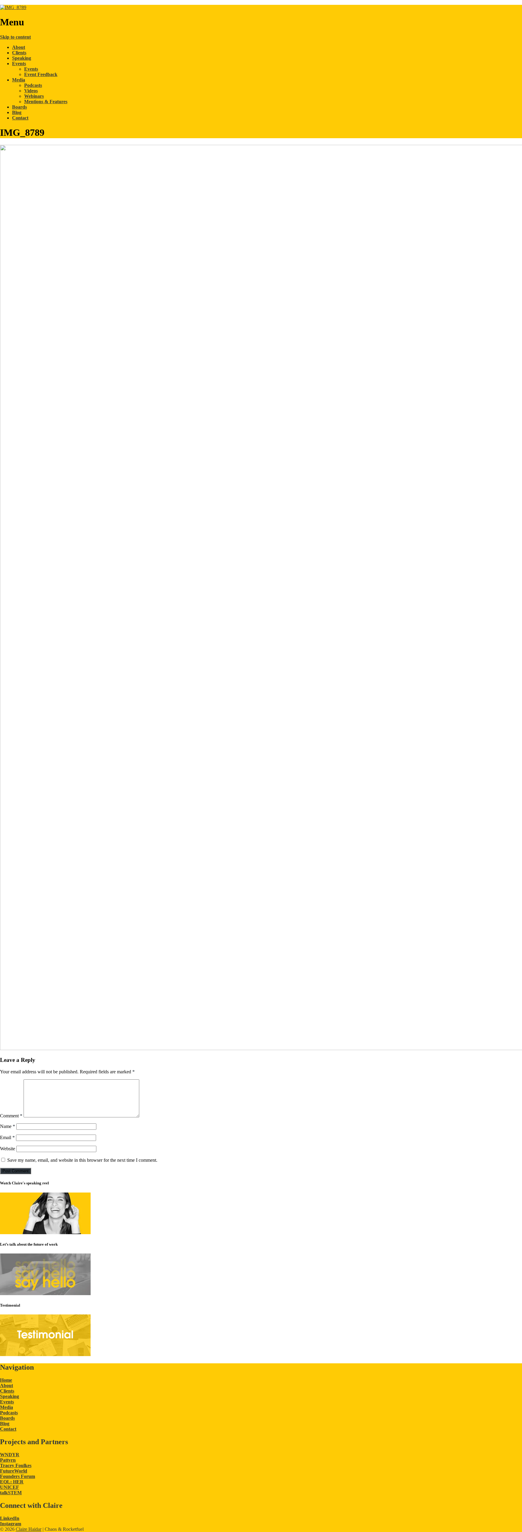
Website (7, 1148)
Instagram (10, 1523)
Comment (11, 1115)
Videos (31, 90)
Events (19, 63)
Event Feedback (40, 74)
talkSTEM (11, 1492)
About (18, 47)
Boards (19, 107)
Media (18, 79)
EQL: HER (12, 1481)
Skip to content (15, 37)
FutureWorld (13, 1470)
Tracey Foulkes (15, 1465)
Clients (19, 52)
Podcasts (33, 85)
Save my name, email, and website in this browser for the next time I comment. (82, 1160)
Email (7, 1137)
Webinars (34, 96)
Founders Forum (17, 1476)
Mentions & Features (45, 101)
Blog (16, 112)
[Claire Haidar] (13, 7)
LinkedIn (9, 1518)
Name (7, 1126)
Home (6, 1380)
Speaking (21, 58)
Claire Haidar (28, 1529)
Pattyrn (8, 1460)
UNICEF (9, 1487)
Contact (20, 117)
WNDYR (9, 1454)
